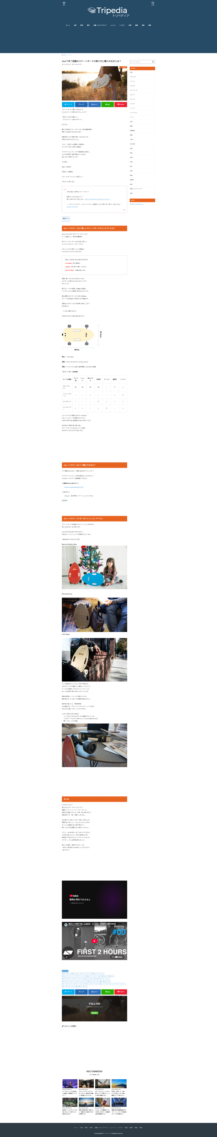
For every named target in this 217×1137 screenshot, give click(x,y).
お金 (131, 72)
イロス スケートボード (104, 978)
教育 (81, 25)
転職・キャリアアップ (100, 25)
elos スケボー (67, 973)
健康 (136, 25)
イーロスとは (84, 986)
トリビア (122, 25)
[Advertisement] (108, 40)
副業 (131, 135)
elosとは (105, 976)
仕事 (75, 25)
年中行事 (132, 144)
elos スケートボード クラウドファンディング (74, 976)
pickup (112, 976)
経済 (131, 171)
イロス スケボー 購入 (91, 978)
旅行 (131, 166)
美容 (143, 25)
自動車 (132, 179)
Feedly (94, 1013)
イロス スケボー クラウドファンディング (73, 978)
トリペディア (107, 1133)
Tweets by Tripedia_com (136, 204)
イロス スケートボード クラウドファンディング (75, 981)
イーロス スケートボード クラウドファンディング (113, 984)
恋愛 (131, 148)
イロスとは (107, 981)
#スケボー (107, 199)
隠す (67, 218)
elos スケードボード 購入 (94, 976)
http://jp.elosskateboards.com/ (73, 487)
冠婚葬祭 (132, 130)
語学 (88, 25)
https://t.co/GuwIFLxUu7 (92, 199)
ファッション (133, 112)
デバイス (132, 99)
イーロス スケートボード (93, 984)
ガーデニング (133, 90)
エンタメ (132, 85)
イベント (132, 81)
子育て (132, 139)
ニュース (112, 25)
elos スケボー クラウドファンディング (82, 973)
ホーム (68, 25)
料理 (130, 25)
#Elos (101, 199)
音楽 (131, 193)
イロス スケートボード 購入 (95, 981)
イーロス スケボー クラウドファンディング (74, 984)
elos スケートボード (99, 973)
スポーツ (132, 94)
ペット (132, 117)
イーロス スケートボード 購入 (71, 986)
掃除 (150, 25)
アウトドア (133, 77)
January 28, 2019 (72, 206)
